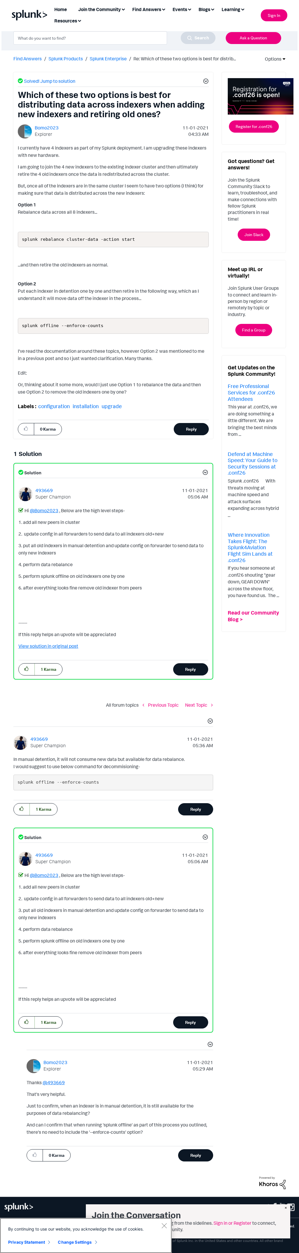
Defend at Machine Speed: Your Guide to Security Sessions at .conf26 (252, 463)
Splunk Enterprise (108, 59)
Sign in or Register (232, 1223)
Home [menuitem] (60, 9)
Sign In (274, 15)
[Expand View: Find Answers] (163, 9)
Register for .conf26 (254, 126)
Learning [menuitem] (231, 9)
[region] (86, 1235)
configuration (54, 406)
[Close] (164, 1226)
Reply (191, 429)
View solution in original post (48, 646)
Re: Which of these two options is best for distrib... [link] (184, 59)
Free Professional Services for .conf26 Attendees (251, 392)
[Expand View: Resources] (79, 20)
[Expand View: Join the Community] (123, 9)
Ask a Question (253, 37)
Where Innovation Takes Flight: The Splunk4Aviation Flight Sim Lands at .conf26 (250, 547)
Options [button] (271, 59)
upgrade (112, 406)
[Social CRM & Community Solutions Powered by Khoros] (272, 1182)
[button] (205, 82)
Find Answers (27, 59)
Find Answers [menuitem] (146, 9)
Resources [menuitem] (65, 21)
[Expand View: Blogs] (212, 9)
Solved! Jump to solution (49, 81)
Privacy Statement (26, 1242)
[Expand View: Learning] (243, 9)
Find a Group (253, 329)
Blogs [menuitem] (204, 9)
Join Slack (253, 234)
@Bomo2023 (44, 510)
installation (86, 406)
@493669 (54, 1082)
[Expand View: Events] (189, 9)
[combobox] (114, 38)
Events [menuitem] (180, 9)
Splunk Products (65, 59)
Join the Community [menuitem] (99, 9)
